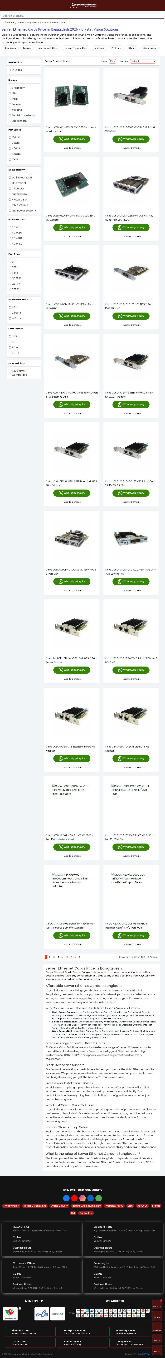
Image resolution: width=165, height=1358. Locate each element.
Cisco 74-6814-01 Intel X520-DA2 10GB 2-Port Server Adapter (71, 660)
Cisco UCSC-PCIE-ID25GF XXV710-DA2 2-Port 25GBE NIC (130, 129)
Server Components (28, 22)
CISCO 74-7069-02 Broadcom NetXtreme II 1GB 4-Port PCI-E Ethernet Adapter (70, 925)
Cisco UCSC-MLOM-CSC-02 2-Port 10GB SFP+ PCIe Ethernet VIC (130, 571)
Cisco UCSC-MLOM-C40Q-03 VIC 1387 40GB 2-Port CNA (71, 571)
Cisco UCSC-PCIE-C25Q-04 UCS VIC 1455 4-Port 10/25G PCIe (130, 837)
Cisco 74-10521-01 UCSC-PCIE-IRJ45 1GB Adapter (127, 748)
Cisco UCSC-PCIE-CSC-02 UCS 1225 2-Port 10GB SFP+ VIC (128, 306)
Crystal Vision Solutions (149, 1354)
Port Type (14, 254)
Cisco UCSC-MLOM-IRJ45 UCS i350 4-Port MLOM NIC (69, 306)
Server (10, 22)
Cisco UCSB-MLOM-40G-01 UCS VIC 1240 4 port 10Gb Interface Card (70, 837)
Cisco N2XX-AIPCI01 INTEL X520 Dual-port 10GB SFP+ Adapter (71, 483)
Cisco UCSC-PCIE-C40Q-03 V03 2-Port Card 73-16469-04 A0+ (130, 483)
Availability (15, 62)
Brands (12, 80)
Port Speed (14, 129)
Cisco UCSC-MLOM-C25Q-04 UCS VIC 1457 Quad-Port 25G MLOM (129, 217)
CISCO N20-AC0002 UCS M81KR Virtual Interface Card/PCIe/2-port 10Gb (126, 925)
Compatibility (16, 169)
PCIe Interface (16, 219)
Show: (104, 61)
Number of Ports (18, 299)
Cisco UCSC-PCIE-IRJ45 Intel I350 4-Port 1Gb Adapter (70, 748)
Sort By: (124, 61)
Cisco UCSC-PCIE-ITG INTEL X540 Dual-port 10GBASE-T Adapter (129, 394)
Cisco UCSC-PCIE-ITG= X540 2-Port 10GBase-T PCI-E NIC (131, 660)
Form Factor (15, 328)
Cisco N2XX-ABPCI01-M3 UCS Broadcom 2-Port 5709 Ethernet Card (72, 394)
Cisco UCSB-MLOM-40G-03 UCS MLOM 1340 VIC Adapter (70, 217)
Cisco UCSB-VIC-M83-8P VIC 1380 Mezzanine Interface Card (71, 129)
